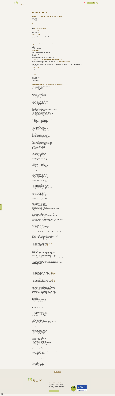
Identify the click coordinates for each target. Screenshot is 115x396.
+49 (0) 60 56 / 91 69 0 (38, 26)
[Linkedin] (60, 372)
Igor (47, 242)
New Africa (53, 274)
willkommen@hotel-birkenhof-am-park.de (40, 28)
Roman (48, 238)
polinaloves (49, 270)
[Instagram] (57, 372)
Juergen (50, 246)
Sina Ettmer (49, 239)
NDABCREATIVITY (53, 271)
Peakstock (50, 278)
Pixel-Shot (52, 275)
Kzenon (52, 272)
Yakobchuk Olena (52, 280)
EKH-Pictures (50, 243)
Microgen (52, 279)
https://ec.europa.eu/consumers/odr (64, 61)
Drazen (54, 281)
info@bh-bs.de (32, 390)
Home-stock (50, 276)
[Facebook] (55, 372)
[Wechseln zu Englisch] (84, 3)
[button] (2, 394)
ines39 (47, 244)
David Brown (50, 241)
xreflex (50, 282)
